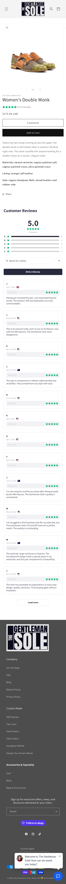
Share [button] (9, 194)
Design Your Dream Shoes (19, 753)
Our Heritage (13, 667)
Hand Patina (12, 731)
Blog (8, 682)
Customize (33, 122)
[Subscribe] (55, 811)
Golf (8, 773)
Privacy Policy (13, 696)
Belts (9, 780)
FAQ (8, 675)
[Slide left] (25, 89)
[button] (6, 8)
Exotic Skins (12, 738)
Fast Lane (11, 724)
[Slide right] (40, 89)
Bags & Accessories (16, 787)
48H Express (12, 716)
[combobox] (59, 261)
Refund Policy (13, 689)
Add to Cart (33, 132)
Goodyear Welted (15, 745)
